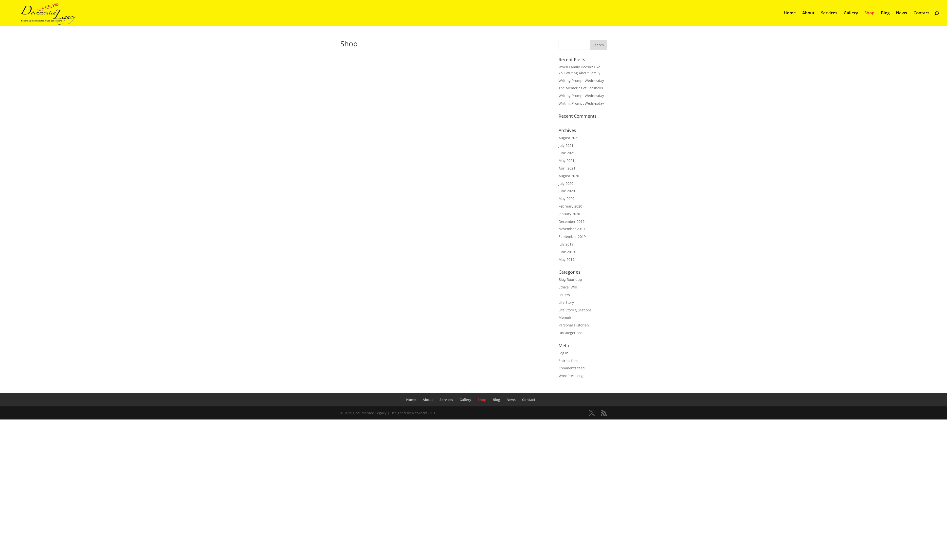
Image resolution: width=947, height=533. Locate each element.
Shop (869, 13)
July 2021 (566, 145)
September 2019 (572, 236)
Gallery (851, 13)
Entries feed (569, 360)
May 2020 (566, 198)
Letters (564, 294)
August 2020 (569, 175)
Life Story (566, 302)
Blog (885, 13)
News (901, 13)
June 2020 (567, 191)
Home (790, 13)
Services (829, 13)
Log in (563, 353)
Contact (921, 13)
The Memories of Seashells (581, 88)
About (808, 13)
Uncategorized (571, 332)
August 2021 (569, 137)
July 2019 (566, 244)
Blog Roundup (570, 279)
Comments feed (572, 368)
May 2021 (566, 160)
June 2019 (567, 251)
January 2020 (569, 213)
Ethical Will (568, 287)
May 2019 (566, 259)
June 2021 (567, 153)
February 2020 (570, 206)
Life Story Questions (575, 310)
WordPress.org (571, 375)
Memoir (565, 317)
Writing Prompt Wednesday (581, 80)
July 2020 (566, 183)
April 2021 (567, 168)
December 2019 (571, 221)
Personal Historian (574, 325)
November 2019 (572, 229)
